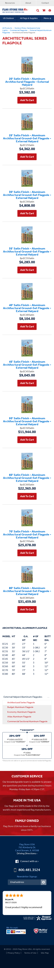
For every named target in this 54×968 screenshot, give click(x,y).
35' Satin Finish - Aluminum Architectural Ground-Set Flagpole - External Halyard (27, 251)
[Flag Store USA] (15, 10)
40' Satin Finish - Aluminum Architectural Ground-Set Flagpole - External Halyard (27, 308)
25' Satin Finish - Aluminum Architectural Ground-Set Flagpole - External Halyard (27, 138)
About (28, 3)
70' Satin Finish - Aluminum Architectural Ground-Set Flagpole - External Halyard (27, 534)
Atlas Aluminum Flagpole (19, 717)
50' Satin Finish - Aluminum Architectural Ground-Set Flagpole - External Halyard (27, 421)
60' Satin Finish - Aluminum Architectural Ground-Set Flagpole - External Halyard (27, 477)
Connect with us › (29, 861)
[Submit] (43, 882)
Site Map (45, 953)
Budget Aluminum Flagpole (20, 707)
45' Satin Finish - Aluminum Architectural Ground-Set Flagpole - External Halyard (27, 364)
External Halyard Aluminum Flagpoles (23, 697)
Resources (10, 3)
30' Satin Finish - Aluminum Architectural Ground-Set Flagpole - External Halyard (27, 194)
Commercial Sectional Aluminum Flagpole (27, 721)
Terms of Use (30, 953)
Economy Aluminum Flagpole (21, 712)
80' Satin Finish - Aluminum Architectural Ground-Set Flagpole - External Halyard (27, 591)
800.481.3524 (29, 870)
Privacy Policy (14, 953)
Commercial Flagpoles (18, 30)
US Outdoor (8, 18)
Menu (46, 18)
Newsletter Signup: (27, 876)
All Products (7, 28)
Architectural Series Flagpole (21, 703)
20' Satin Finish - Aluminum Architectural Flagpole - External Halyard (27, 81)
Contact (45, 3)
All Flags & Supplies (29, 18)
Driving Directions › (27, 853)
